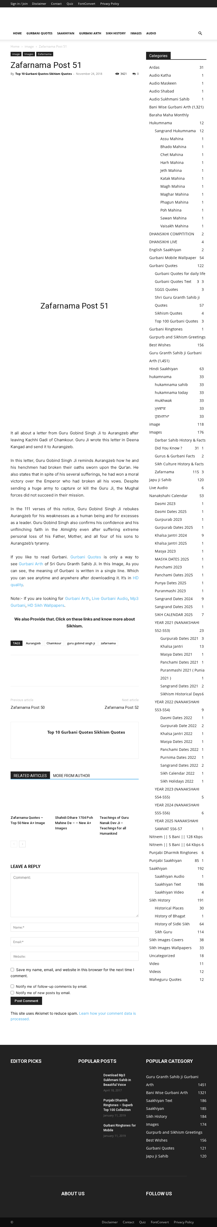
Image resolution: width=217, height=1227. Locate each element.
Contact (56, 4)
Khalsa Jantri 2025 (171, 543)
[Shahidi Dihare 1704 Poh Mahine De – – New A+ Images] (74, 800)
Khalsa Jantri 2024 (171, 535)
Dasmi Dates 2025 (171, 511)
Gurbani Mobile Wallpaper (172, 257)
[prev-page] (14, 844)
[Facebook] (16, 85)
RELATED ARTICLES (30, 776)
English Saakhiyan (165, 249)
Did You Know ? (168, 448)
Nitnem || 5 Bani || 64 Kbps (175, 844)
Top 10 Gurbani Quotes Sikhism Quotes (43, 74)
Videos (155, 971)
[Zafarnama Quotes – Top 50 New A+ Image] (30, 800)
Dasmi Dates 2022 (176, 717)
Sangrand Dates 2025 (174, 606)
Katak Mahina (172, 178)
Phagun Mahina (174, 202)
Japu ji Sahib (160, 479)
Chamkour (54, 643)
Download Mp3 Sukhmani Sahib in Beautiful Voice (117, 1080)
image (29, 46)
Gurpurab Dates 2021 (179, 638)
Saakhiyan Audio (169, 876)
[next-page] (22, 844)
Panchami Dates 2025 (174, 574)
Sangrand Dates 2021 (179, 685)
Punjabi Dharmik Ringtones (173, 852)
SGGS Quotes (166, 289)
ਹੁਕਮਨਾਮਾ (162, 416)
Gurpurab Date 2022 (178, 725)
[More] (64, 85)
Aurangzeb (33, 643)
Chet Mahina (171, 154)
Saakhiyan (65, 33)
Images (136, 33)
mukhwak (163, 400)
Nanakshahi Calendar (168, 495)
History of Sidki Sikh (172, 923)
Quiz (70, 4)
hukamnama (160, 376)
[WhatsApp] (52, 85)
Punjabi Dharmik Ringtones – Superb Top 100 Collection (118, 1105)
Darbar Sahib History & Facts (180, 440)
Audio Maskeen (163, 83)
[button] (200, 33)
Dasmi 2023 (165, 503)
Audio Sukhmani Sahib (169, 99)
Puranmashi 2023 (170, 590)
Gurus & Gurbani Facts (175, 455)
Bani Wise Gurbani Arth (170, 106)
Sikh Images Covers (166, 939)
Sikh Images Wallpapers (170, 947)
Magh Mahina (172, 186)
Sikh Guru (163, 931)
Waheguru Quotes (165, 979)
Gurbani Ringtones (166, 329)
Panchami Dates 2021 (179, 662)
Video (154, 963)
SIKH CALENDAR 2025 (174, 614)
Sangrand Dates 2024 (174, 598)
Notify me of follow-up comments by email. (51, 986)
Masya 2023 (165, 551)
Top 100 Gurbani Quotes (176, 321)
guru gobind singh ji (81, 643)
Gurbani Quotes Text (173, 281)
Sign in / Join (19, 4)
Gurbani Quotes (39, 33)
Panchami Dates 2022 (179, 749)
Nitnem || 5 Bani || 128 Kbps (176, 836)
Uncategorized (162, 955)
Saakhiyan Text (168, 884)
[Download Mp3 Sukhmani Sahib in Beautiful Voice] (89, 1080)
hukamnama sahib (171, 384)
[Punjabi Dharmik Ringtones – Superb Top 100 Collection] (89, 1105)
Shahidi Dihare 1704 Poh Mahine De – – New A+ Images (74, 823)
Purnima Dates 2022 (178, 757)
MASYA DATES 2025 (172, 559)
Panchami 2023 (168, 566)
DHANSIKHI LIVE (163, 241)
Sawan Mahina (173, 217)
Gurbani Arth (90, 33)
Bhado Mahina (173, 146)
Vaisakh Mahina (174, 225)
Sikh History (159, 900)
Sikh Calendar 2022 (177, 773)
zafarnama (108, 643)
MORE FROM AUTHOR (71, 776)
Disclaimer (39, 4)
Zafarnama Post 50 (28, 707)
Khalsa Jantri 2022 (176, 733)
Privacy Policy (109, 4)
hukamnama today (171, 392)
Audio (151, 33)
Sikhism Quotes (168, 313)
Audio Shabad (161, 91)
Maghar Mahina (174, 194)
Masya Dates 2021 (176, 654)
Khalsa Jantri (171, 646)
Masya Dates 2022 (176, 741)
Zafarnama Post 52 (122, 707)
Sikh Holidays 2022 (176, 781)
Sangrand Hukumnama (175, 130)
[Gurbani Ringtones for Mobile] (89, 1130)
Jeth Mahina (171, 170)
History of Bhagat (170, 915)
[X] (28, 85)
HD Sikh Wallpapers (46, 605)
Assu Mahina (171, 138)
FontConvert (86, 4)
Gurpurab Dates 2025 (174, 527)
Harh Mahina (172, 162)
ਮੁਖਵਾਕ (160, 408)
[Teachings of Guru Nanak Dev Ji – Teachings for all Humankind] (119, 800)
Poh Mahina (171, 210)
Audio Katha (160, 75)
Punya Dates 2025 (170, 582)
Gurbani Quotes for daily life (180, 273)
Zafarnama (45, 54)
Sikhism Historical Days (180, 693)
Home (17, 33)
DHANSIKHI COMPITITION (171, 233)
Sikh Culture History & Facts (179, 463)
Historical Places (169, 908)
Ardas (154, 67)
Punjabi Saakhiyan (165, 860)
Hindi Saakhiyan (163, 368)
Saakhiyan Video (169, 892)
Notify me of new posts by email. (43, 993)
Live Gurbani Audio (110, 598)
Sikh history (116, 33)
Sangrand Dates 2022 (179, 765)
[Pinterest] (40, 85)
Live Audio (158, 487)
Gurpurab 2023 (168, 519)
